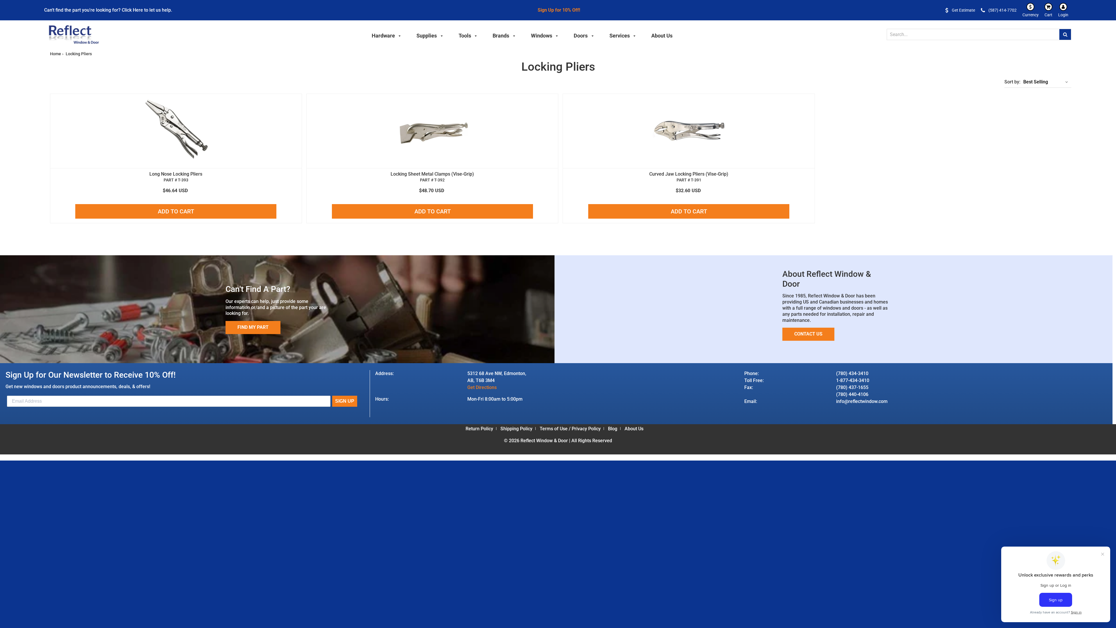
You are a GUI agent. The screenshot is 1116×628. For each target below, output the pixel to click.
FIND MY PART (253, 327)
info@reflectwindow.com (862, 401)
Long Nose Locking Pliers (175, 174)
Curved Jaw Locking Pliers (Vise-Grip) (688, 174)
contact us (808, 334)
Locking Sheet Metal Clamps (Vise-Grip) (432, 174)
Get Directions (482, 387)
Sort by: (1012, 82)
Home (55, 53)
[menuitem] (386, 35)
